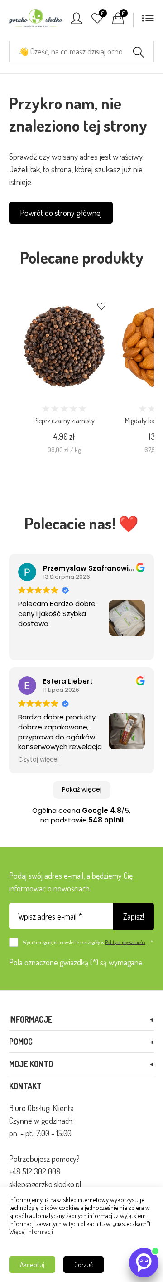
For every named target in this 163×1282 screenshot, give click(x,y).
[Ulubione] (97, 21)
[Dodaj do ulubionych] (101, 307)
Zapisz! (133, 916)
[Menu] (148, 21)
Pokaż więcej (81, 789)
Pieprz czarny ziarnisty (64, 420)
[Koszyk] (118, 21)
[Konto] (76, 21)
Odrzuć (83, 1264)
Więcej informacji (31, 1231)
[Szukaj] (138, 53)
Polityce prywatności (125, 942)
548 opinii (106, 820)
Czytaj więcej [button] (38, 760)
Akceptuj (32, 1264)
